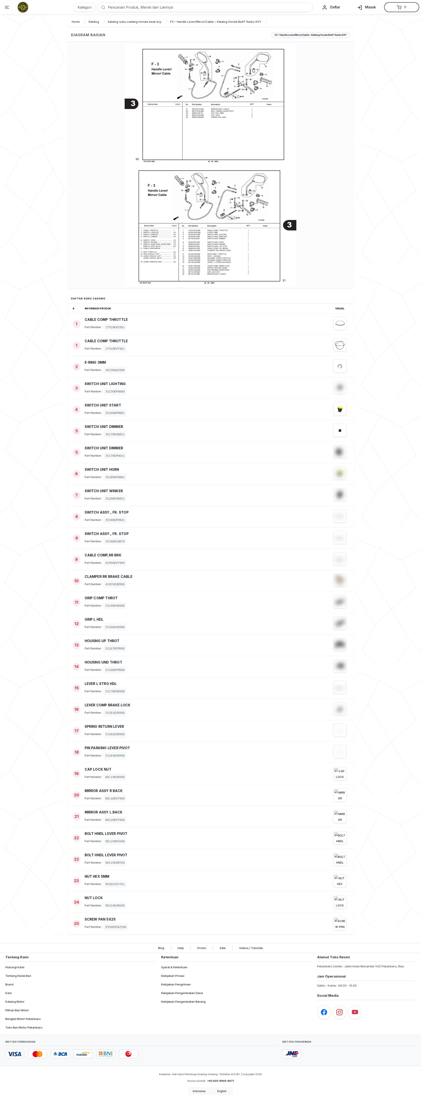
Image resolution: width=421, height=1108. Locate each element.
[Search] (101, 7)
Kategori (84, 7)
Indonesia (199, 1091)
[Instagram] (339, 1012)
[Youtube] (355, 1012)
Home (76, 21)
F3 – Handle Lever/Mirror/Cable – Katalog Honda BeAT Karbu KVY (215, 21)
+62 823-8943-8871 (220, 1080)
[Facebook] (324, 1012)
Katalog (94, 21)
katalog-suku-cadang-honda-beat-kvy (134, 21)
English (222, 1091)
